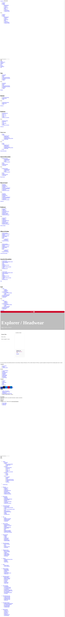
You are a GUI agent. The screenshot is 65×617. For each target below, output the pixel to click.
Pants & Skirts (4, 98)
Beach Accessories (7, 551)
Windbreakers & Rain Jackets (8, 138)
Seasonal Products (7, 614)
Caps (3, 122)
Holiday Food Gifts (7, 599)
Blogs (5, 8)
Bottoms (2, 95)
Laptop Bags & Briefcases (6, 187)
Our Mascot (6, 17)
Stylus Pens (6, 250)
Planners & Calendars (5, 240)
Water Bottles (4, 208)
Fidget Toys (6, 610)
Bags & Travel (3, 182)
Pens (3, 238)
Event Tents (6, 579)
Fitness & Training (5, 158)
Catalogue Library (7, 11)
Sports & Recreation (5, 156)
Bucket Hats (4, 121)
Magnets (3, 234)
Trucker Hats (4, 115)
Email (1, 399)
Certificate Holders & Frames (6, 266)
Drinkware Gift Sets (5, 222)
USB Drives (4, 297)
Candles (5, 536)
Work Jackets (6, 139)
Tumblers (3, 209)
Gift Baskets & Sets (7, 598)
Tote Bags (3, 196)
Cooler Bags (4, 189)
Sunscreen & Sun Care (7, 572)
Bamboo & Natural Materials (8, 603)
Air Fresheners (6, 586)
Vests (3, 149)
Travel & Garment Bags (5, 188)
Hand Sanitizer (6, 569)
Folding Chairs (6, 553)
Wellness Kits (6, 573)
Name (1, 398)
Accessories (6, 462)
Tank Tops (3, 79)
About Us (3, 2)
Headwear (2, 111)
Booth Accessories (7, 578)
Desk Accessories (6, 524)
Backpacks (4, 184)
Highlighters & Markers (5, 244)
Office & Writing (4, 231)
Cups (3, 263)
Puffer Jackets (6, 136)
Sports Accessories (5, 164)
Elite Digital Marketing (15, 401)
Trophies (3, 276)
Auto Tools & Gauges (7, 587)
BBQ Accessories (7, 550)
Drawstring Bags (4, 186)
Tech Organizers (4, 296)
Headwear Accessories (5, 117)
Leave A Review (6, 10)
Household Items (6, 539)
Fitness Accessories (7, 161)
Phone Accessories (7, 294)
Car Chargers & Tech (7, 588)
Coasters (5, 537)
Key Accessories (6, 591)
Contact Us (6, 9)
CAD (10, 0)
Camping (5, 552)
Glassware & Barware (5, 211)
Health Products (6, 570)
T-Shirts (3, 88)
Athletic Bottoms (6, 160)
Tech (1, 286)
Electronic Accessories (5, 295)
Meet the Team (6, 5)
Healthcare (5, 560)
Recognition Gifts (5, 268)
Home (2, 327)
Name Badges (6, 582)
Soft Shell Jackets (6, 137)
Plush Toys (6, 613)
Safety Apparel (6, 565)
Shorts (3, 99)
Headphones (6, 290)
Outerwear (5, 472)
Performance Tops (7, 159)
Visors (3, 116)
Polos (3, 76)
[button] (32, 12)
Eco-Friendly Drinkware (8, 604)
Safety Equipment (7, 566)
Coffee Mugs (4, 210)
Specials (3, 3)
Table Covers (6, 583)
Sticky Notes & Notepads (8, 532)
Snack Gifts (6, 600)
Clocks (3, 267)
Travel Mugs (4, 212)
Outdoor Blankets (7, 554)
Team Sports (4, 165)
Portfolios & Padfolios (7, 531)
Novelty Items (6, 612)
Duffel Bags (4, 185)
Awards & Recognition (5, 259)
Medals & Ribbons (5, 262)
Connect (3, 4)
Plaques (3, 264)
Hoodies (3, 75)
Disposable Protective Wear (8, 559)
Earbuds (5, 289)
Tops (1, 73)
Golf (3, 162)
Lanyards (5, 581)
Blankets (5, 535)
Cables (5, 293)
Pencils (3, 237)
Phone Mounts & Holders (8, 592)
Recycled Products (7, 605)
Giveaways (6, 580)
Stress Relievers (6, 615)
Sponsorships (6, 7)
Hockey (3, 163)
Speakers (5, 291)
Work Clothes (6, 561)
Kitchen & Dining (7, 540)
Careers (5, 18)
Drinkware (3, 207)
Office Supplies (4, 236)
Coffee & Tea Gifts (7, 597)
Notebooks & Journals (5, 235)
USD (6, 0)
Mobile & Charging (5, 303)
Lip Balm (5, 571)
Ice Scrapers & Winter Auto (8, 590)
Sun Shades (6, 593)
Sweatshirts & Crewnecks (6, 78)
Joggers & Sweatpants (5, 97)
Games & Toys (6, 611)
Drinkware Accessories (5, 214)
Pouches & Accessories (5, 190)
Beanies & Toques (5, 113)
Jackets (3, 144)
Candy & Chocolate (7, 596)
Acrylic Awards (4, 260)
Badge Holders (6, 577)
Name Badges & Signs (7, 511)
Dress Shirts (4, 74)
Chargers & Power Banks (8, 292)
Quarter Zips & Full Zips (6, 77)
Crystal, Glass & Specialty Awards (7, 261)
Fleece (3, 134)
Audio (3, 288)
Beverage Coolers (5, 213)
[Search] (1, 60)
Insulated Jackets (6, 135)
